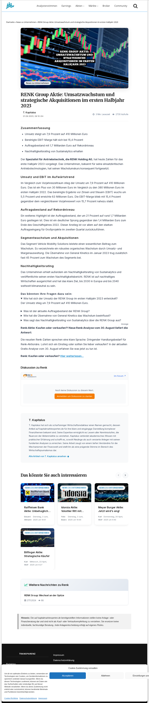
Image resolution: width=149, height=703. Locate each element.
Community (120, 5)
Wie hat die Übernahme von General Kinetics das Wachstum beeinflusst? (67, 315)
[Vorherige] (118, 475)
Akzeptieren (67, 675)
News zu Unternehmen (26, 22)
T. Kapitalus (29, 112)
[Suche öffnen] (134, 6)
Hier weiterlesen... (72, 356)
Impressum (42, 698)
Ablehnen (105, 675)
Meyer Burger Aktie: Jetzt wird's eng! (111, 509)
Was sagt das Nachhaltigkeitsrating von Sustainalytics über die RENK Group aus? (72, 320)
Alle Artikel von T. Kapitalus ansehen (47, 456)
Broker (106, 5)
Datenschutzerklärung (28, 698)
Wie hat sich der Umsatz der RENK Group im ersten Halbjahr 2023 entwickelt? (70, 298)
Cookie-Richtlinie (11, 698)
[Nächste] (125, 475)
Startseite (10, 22)
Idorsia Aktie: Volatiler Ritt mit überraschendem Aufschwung (72, 509)
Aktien (79, 5)
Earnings (66, 5)
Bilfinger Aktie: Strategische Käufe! (36, 554)
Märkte (92, 5)
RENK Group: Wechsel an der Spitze (44, 595)
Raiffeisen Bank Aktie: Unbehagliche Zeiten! (37, 509)
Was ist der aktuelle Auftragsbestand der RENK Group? (56, 311)
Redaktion (11, 664)
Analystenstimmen (47, 5)
